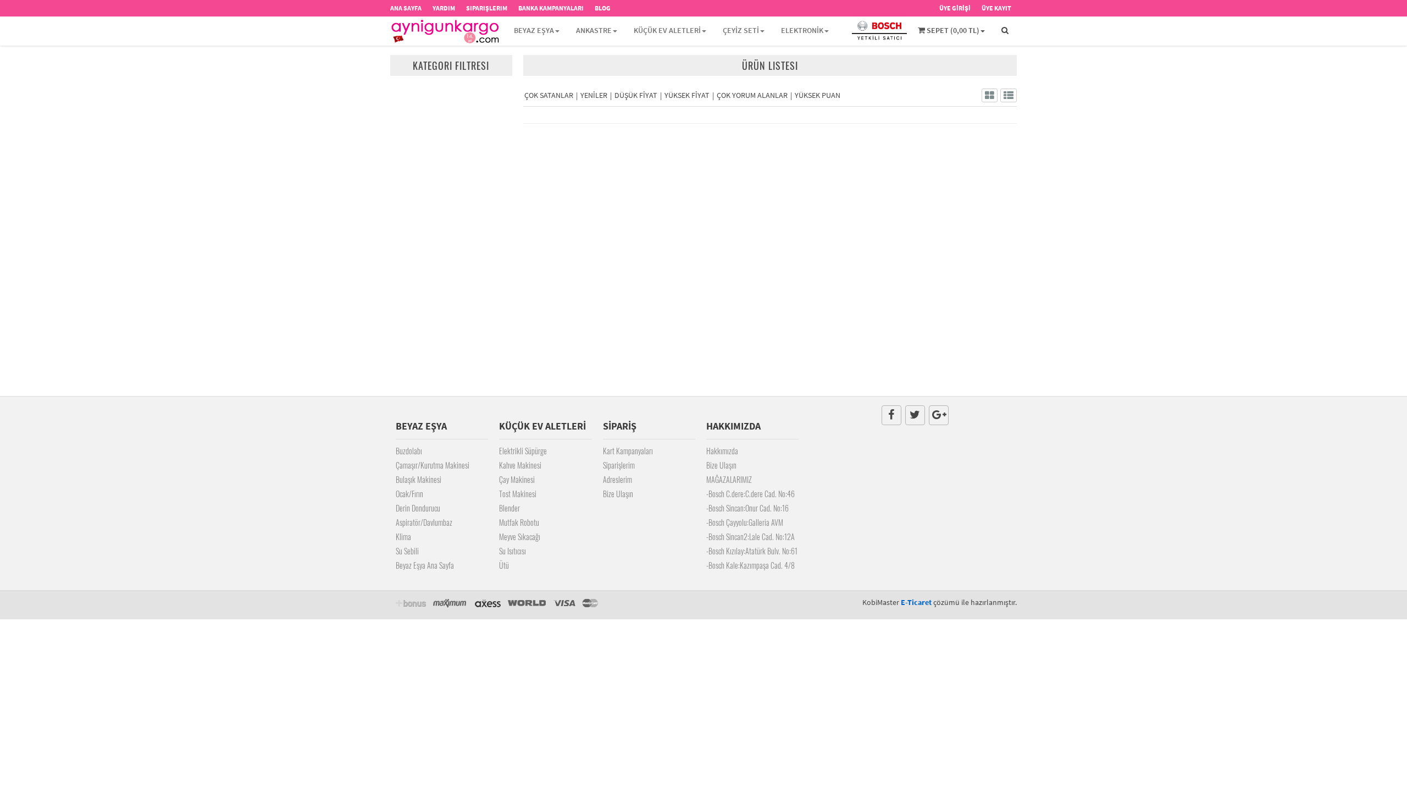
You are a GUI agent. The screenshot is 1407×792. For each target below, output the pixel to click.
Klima (403, 536)
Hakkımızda (722, 451)
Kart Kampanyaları (628, 451)
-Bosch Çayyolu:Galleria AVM (744, 522)
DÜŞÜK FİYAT (635, 95)
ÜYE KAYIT (996, 8)
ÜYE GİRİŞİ (955, 8)
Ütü (504, 565)
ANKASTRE (594, 30)
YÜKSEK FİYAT (687, 95)
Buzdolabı (409, 451)
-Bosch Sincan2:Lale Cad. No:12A (750, 536)
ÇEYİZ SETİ (741, 30)
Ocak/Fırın (409, 493)
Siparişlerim (619, 465)
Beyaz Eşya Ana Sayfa (425, 565)
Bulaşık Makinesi (418, 479)
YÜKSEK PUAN (817, 95)
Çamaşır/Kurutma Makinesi (432, 465)
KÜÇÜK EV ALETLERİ (667, 30)
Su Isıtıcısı (512, 551)
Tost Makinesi (517, 493)
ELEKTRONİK (802, 30)
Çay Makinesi (517, 479)
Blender (509, 508)
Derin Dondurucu (418, 508)
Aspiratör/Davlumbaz (424, 522)
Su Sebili (407, 551)
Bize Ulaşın (618, 493)
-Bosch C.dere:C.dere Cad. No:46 (750, 493)
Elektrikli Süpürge (523, 451)
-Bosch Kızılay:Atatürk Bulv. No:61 (751, 551)
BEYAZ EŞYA (534, 30)
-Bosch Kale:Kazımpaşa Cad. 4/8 (750, 565)
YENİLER (593, 95)
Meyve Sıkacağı (519, 536)
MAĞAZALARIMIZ (729, 479)
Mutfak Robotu (519, 522)
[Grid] (990, 95)
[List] (1008, 95)
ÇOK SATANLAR (548, 95)
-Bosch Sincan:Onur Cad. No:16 (747, 508)
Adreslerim (617, 479)
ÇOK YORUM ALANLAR (752, 95)
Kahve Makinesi (520, 465)
